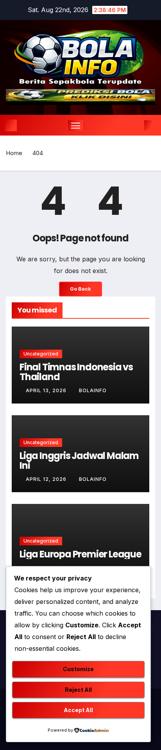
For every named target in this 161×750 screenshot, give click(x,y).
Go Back (80, 289)
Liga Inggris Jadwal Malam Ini (79, 460)
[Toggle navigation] (75, 125)
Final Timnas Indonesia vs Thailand (76, 372)
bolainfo (93, 390)
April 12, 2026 (47, 479)
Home (14, 153)
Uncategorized (40, 354)
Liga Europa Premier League (80, 554)
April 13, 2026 (47, 390)
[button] (136, 125)
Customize (78, 669)
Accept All (78, 710)
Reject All (78, 689)
